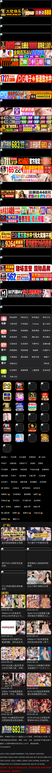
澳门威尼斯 (5, 513)
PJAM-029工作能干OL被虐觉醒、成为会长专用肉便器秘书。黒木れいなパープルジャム (12, 643)
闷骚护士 (46, 350)
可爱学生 (35, 343)
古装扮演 (13, 343)
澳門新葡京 (26, 488)
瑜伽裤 (35, 350)
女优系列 (24, 343)
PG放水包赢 (34, 469)
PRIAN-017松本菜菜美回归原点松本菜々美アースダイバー (38, 642)
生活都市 (13, 370)
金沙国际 (37, 500)
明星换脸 (24, 350)
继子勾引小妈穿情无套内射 (12, 564)
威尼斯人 (4, 457)
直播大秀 (36, 506)
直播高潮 (45, 469)
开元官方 (16, 500)
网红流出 (35, 337)
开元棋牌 (22, 457)
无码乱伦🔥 (5, 500)
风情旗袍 (13, 350)
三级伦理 (13, 323)
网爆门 (46, 357)
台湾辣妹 (13, 330)
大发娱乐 (15, 488)
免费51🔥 (37, 494)
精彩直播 (4, 475)
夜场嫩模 (33, 482)
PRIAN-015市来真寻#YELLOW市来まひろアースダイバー (13, 616)
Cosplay (35, 323)
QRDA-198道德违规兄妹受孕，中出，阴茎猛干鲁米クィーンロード (12, 694)
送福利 (32, 463)
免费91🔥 (16, 513)
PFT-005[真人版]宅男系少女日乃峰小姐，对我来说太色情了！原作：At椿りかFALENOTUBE (13, 669)
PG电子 (4, 463)
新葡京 (40, 463)
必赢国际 (14, 469)
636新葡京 (17, 494)
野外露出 (46, 337)
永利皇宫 (36, 488)
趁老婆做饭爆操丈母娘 (12, 542)
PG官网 (14, 457)
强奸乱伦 (24, 317)
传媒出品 (13, 363)
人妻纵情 (35, 370)
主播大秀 (32, 475)
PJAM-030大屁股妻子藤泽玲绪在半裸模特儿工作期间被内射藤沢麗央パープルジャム (38, 617)
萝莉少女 (46, 317)
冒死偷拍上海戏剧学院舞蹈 (38, 564)
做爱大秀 (27, 506)
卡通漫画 (13, 357)
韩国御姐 (24, 330)
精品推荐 (13, 317)
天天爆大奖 (26, 500)
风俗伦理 (46, 370)
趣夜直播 (23, 482)
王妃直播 (42, 475)
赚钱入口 (16, 519)
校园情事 (24, 370)
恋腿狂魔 (46, 343)
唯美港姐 (35, 330)
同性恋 (46, 363)
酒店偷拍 (22, 475)
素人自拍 (46, 323)
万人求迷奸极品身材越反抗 (12, 587)
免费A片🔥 (27, 513)
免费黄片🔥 (5, 519)
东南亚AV (46, 330)
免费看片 (17, 506)
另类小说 (13, 376)
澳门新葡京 (5, 488)
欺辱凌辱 (13, 337)
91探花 (24, 337)
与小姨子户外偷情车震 (38, 542)
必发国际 (43, 482)
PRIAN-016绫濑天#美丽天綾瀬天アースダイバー (38, 668)
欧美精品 (35, 317)
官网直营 (32, 457)
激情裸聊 (27, 494)
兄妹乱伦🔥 (38, 513)
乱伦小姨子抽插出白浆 (38, 586)
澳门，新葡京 (6, 506)
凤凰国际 (23, 469)
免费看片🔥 (5, 494)
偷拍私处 (14, 482)
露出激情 (24, 357)
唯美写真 (35, 357)
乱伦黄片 (4, 482)
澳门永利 (42, 457)
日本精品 (24, 323)
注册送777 (23, 463)
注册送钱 (13, 463)
